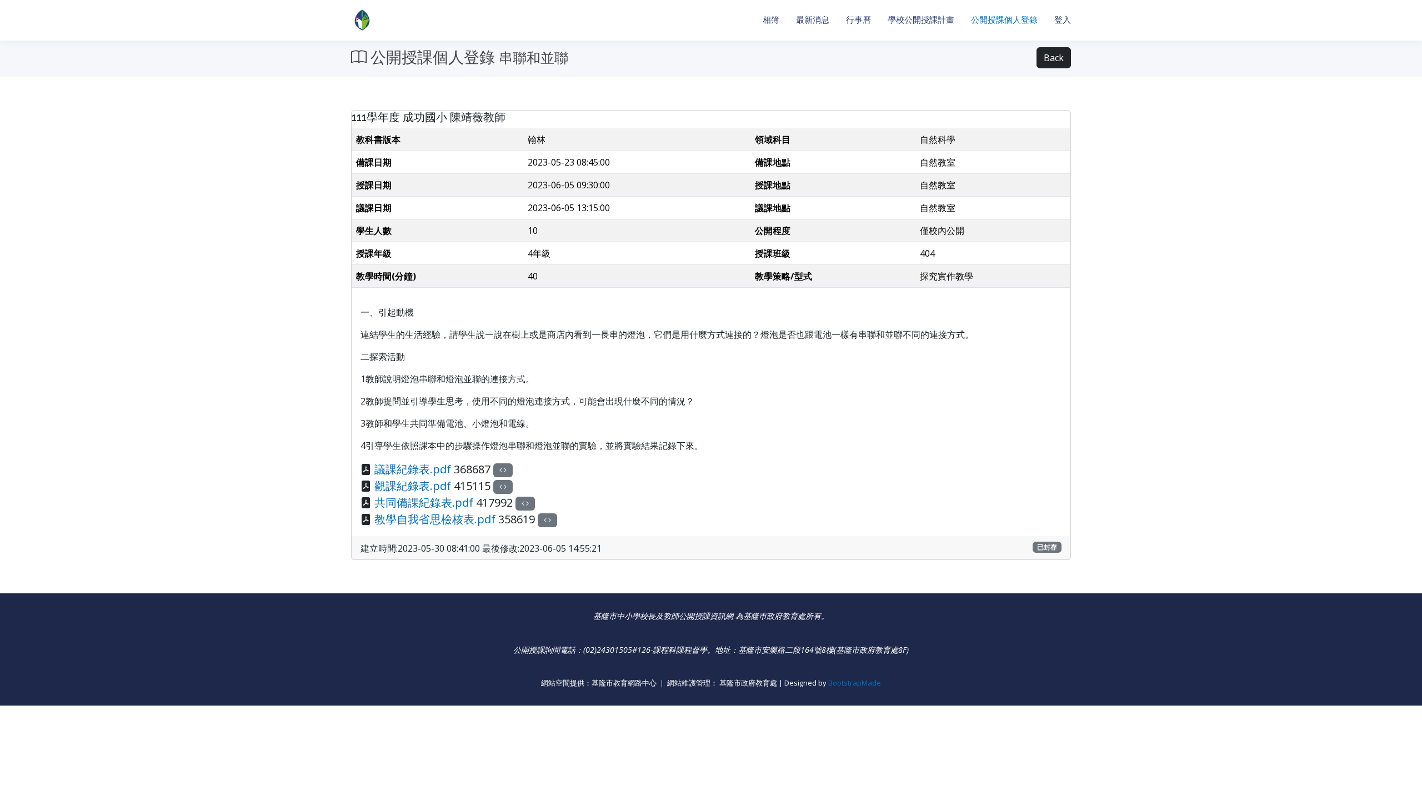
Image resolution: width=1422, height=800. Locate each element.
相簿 (771, 20)
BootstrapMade (854, 683)
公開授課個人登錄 (1004, 20)
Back (1054, 58)
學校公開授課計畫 (921, 20)
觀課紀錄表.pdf (412, 485)
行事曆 (858, 20)
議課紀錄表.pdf (412, 469)
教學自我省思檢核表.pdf (434, 519)
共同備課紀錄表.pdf (423, 502)
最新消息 (812, 20)
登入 (1062, 20)
